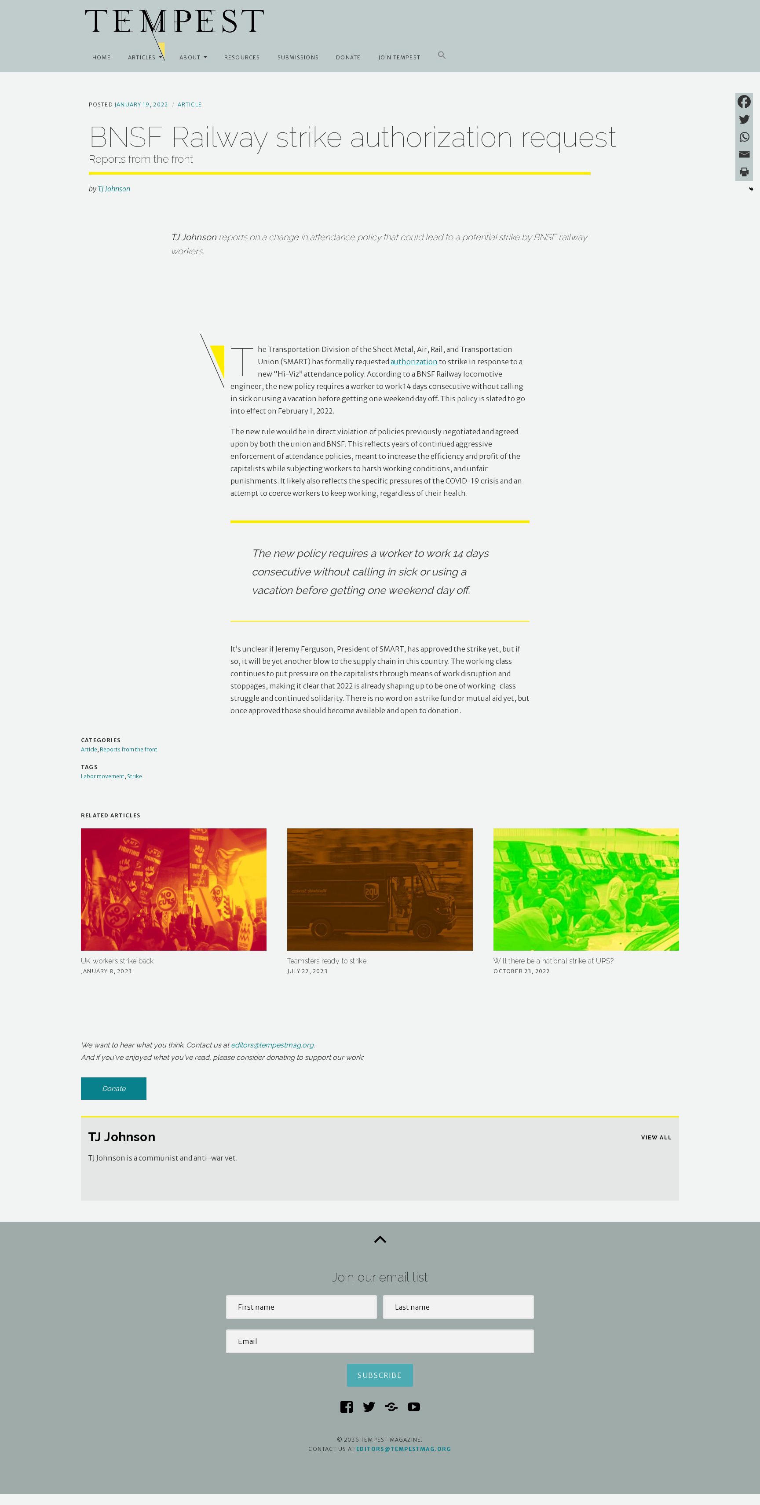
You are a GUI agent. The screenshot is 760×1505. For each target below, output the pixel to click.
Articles (142, 57)
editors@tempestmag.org (272, 1045)
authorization (414, 361)
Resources (242, 57)
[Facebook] (744, 101)
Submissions (298, 57)
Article (190, 104)
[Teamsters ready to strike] (380, 889)
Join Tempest (399, 57)
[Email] (744, 154)
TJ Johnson (114, 188)
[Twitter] (744, 119)
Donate (348, 57)
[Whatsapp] (744, 137)
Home (101, 57)
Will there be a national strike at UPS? (553, 961)
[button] (442, 55)
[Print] (744, 172)
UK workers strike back (117, 961)
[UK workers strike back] (174, 889)
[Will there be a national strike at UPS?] (586, 889)
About (190, 57)
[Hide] (751, 189)
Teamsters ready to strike (326, 961)
